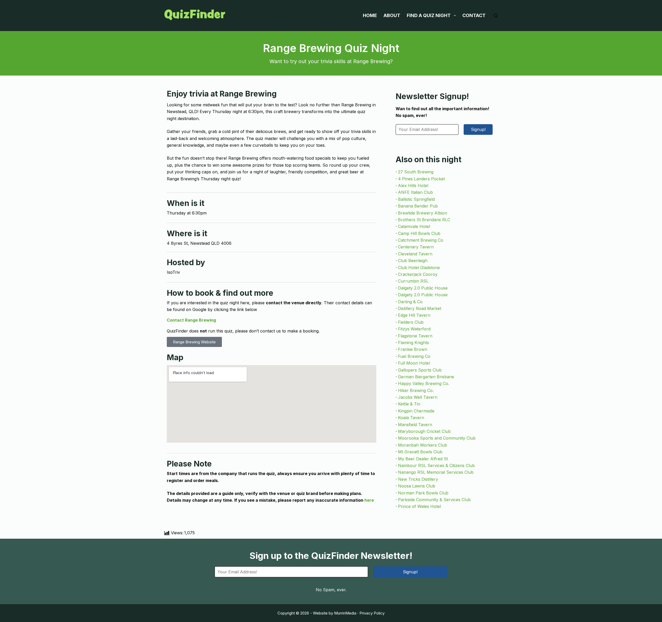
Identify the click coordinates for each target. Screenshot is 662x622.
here (369, 500)
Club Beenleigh (412, 260)
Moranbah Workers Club (422, 445)
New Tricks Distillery (418, 479)
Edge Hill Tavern (414, 315)
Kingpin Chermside (416, 410)
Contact (474, 15)
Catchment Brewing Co (420, 240)
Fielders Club (411, 322)
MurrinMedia (345, 613)
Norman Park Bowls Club (423, 492)
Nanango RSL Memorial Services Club (435, 472)
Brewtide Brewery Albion (422, 213)
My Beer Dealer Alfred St (423, 458)
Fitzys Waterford (414, 328)
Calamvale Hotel (414, 226)
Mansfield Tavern (415, 424)
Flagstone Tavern (415, 335)
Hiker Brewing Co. (416, 390)
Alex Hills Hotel (413, 185)
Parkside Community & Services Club (434, 499)
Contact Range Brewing (191, 320)
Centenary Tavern (416, 246)
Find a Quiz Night (429, 15)
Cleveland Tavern (415, 253)
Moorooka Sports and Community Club (437, 438)
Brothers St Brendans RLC (424, 219)
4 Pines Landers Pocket (421, 178)
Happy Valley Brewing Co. (423, 383)
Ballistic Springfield (416, 199)
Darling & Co (410, 301)
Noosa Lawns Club (416, 485)
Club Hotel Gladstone (419, 267)
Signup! (478, 129)
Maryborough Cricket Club (424, 431)
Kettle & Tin (409, 403)
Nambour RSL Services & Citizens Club (436, 465)
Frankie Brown (412, 349)
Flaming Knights (413, 342)
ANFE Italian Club (415, 192)
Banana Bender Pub (418, 206)
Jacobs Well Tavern (417, 397)
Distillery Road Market (419, 308)
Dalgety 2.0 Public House (423, 288)
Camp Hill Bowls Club (419, 233)
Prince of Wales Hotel (419, 506)
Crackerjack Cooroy (418, 274)
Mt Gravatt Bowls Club (420, 451)
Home (370, 15)
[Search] (496, 16)
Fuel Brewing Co (414, 356)
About (391, 15)
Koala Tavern (411, 417)
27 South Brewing (415, 171)
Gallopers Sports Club (420, 370)
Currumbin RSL (413, 281)
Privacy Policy (372, 613)
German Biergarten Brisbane (426, 376)
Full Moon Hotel (414, 363)
